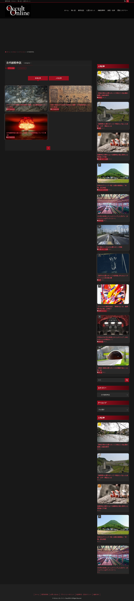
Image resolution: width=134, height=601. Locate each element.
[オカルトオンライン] (18, 10)
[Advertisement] (67, 34)
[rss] (125, 1)
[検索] (127, 1)
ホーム (37, 594)
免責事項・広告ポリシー (83, 594)
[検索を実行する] (127, 380)
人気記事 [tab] (59, 78)
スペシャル (11, 68)
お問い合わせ (54, 594)
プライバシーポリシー (67, 594)
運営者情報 (44, 594)
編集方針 (96, 594)
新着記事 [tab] (38, 78)
